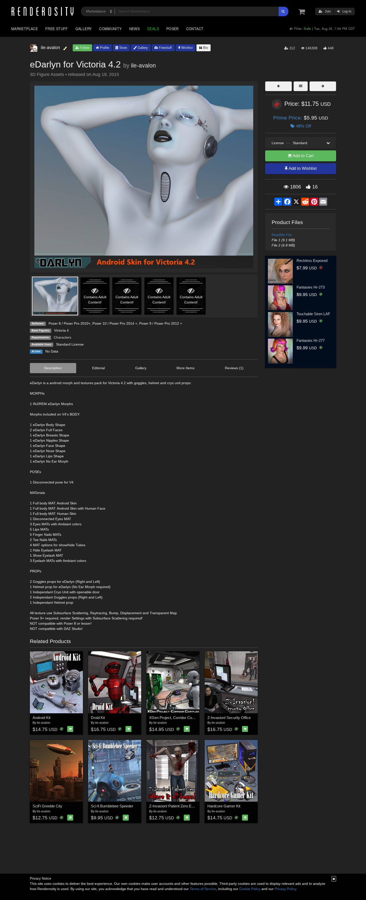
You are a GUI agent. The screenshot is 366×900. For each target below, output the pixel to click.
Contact (195, 28)
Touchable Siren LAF (313, 314)
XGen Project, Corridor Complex (175, 718)
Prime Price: (288, 117)
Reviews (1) (234, 368)
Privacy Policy (285, 889)
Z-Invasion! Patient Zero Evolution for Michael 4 (187, 806)
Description (53, 368)
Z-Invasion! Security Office (229, 718)
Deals (153, 28)
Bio (205, 48)
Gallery (83, 28)
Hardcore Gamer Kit (223, 806)
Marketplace (24, 28)
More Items (185, 368)
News (134, 28)
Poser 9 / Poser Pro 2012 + (160, 323)
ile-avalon (143, 65)
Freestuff (165, 48)
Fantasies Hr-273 (311, 287)
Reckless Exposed (312, 260)
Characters (62, 337)
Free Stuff (56, 28)
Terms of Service (203, 889)
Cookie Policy (249, 889)
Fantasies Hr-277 (311, 340)
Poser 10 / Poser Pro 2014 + (114, 323)
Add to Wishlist (302, 168)
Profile (104, 48)
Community (110, 28)
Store (122, 48)
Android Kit (41, 718)
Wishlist (186, 48)
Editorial (98, 368)
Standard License (70, 344)
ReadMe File (282, 235)
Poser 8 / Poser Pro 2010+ (69, 323)
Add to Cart (303, 155)
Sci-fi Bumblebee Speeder (112, 806)
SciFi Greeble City (47, 806)
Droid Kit (98, 718)
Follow (84, 48)
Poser (172, 28)
